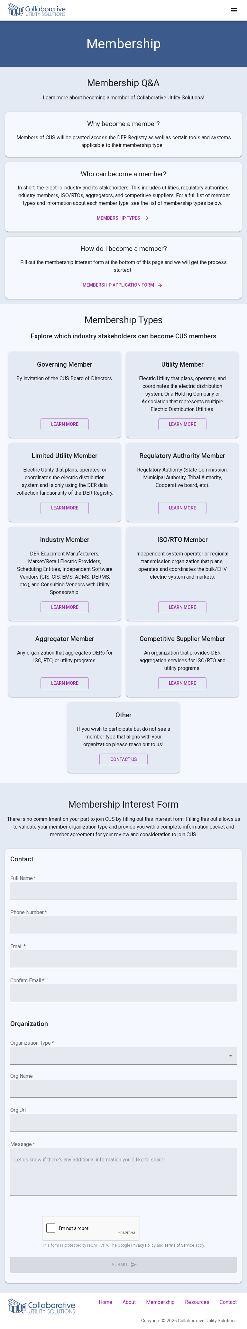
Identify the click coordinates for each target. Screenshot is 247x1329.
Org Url (18, 1110)
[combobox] (123, 1056)
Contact (228, 1302)
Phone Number (28, 912)
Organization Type (32, 1043)
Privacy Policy (143, 1245)
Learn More (64, 424)
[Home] (37, 10)
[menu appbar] (234, 10)
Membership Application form (118, 285)
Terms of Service (179, 1245)
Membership (160, 1302)
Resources (197, 1302)
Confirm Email (27, 980)
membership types (118, 218)
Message (22, 1144)
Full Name (23, 878)
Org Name (21, 1076)
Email (18, 946)
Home (105, 1302)
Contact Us (123, 759)
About (129, 1302)
